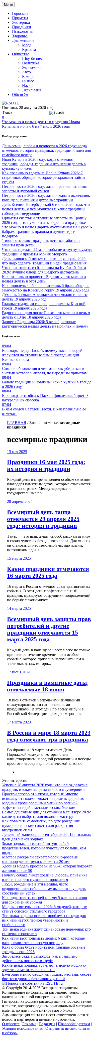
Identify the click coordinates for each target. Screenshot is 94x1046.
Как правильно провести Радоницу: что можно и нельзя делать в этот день (44, 278)
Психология (22, 31)
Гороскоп (20, 13)
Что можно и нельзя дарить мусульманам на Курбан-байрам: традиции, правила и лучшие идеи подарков (47, 231)
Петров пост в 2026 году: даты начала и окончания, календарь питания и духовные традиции (46, 197)
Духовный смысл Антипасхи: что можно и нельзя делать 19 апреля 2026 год (44, 296)
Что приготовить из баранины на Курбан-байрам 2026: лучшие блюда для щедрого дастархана (44, 269)
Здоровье (20, 36)
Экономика (31, 67)
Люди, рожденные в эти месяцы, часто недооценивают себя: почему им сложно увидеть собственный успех (44, 888)
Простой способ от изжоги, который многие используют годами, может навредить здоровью (43, 796)
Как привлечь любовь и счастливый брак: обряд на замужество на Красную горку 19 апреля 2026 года (45, 287)
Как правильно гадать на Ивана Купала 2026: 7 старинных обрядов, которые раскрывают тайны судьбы (43, 177)
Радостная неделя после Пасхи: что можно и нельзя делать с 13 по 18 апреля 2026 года (46, 315)
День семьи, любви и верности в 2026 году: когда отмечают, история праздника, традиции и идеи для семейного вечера (46, 150)
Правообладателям (74, 1024)
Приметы (20, 18)
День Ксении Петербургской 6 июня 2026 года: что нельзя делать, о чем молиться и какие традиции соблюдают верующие (46, 209)
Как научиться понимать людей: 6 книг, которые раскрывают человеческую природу (43, 940)
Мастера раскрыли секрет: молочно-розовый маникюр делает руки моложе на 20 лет (40, 859)
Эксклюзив (31, 90)
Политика (30, 63)
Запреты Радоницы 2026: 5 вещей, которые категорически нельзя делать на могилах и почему (45, 324)
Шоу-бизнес (32, 58)
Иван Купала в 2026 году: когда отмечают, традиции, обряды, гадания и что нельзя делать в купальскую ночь (44, 164)
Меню (8, 5)
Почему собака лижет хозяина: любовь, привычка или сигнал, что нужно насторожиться (44, 877)
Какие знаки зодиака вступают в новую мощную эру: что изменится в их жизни (44, 967)
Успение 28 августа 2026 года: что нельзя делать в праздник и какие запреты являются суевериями (44, 787)
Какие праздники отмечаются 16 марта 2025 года (48, 572)
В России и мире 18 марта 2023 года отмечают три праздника (48, 736)
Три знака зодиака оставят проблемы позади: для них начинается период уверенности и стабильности (44, 920)
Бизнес (28, 81)
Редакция (47, 1024)
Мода (26, 45)
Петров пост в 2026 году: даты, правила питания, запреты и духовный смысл (44, 188)
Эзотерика (21, 22)
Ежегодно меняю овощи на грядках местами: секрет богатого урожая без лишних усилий (46, 976)
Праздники (21, 27)
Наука (27, 85)
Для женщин (23, 40)
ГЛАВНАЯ (16, 422)
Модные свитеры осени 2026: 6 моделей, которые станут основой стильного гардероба (44, 909)
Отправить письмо (61, 1028)
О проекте (11, 1024)
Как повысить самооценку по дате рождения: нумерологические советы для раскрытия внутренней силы (41, 825)
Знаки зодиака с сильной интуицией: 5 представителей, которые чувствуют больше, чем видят (44, 848)
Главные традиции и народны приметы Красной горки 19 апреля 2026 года (43, 306)
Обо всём (20, 94)
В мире (28, 76)
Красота (29, 49)
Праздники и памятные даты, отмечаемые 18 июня (47, 686)
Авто (26, 72)
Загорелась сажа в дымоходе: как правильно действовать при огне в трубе (39, 958)
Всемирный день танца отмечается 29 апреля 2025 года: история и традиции (43, 519)
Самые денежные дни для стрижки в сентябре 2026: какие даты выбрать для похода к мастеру (46, 814)
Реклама (29, 1024)
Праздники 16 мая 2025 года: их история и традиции (46, 465)
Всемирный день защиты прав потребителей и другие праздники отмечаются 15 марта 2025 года (49, 629)
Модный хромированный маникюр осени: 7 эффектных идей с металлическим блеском (40, 805)
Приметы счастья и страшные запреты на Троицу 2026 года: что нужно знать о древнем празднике (44, 220)
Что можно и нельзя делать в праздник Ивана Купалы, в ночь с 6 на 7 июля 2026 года (41, 124)
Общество (20, 54)
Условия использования (22, 1028)
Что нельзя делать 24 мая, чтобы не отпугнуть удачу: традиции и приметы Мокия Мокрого (47, 251)
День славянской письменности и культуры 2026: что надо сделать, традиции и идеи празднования (44, 260)
